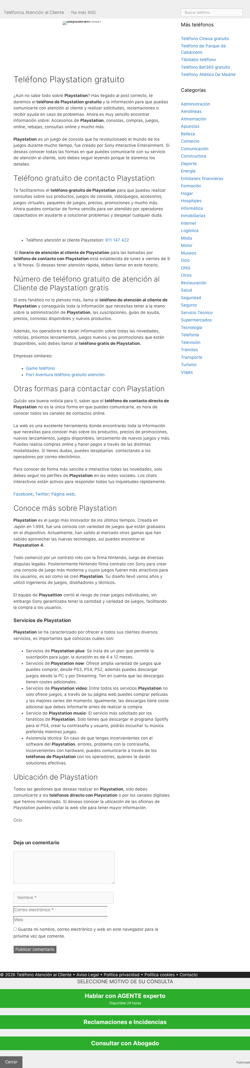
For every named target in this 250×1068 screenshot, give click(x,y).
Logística (189, 230)
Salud (186, 290)
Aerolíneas (191, 111)
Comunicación (194, 148)
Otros (186, 275)
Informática (192, 208)
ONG (185, 267)
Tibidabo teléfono (198, 59)
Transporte (191, 357)
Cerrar (11, 1061)
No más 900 (83, 12)
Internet (188, 223)
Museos (188, 253)
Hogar (187, 193)
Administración (195, 104)
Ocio (17, 820)
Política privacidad (122, 974)
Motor (186, 245)
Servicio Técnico (197, 312)
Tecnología (191, 327)
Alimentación (193, 118)
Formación (191, 185)
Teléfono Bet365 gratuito (205, 67)
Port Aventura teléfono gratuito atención (65, 374)
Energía (188, 171)
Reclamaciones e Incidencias (125, 1022)
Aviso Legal (87, 974)
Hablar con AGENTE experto (125, 998)
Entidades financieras (202, 178)
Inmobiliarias (193, 215)
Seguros (189, 305)
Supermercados (196, 319)
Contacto (189, 974)
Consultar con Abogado (125, 1043)
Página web (62, 494)
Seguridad (191, 297)
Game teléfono (40, 368)
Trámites (189, 349)
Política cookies (160, 974)
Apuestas (190, 126)
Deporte (189, 163)
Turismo (189, 364)
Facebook (23, 494)
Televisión (190, 342)
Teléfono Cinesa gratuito (205, 38)
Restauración (194, 282)
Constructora (193, 156)
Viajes (187, 372)
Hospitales (191, 200)
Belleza (188, 133)
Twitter (42, 494)
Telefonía (190, 334)
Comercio (190, 141)
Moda (186, 238)
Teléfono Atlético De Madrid (208, 74)
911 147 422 (117, 240)
